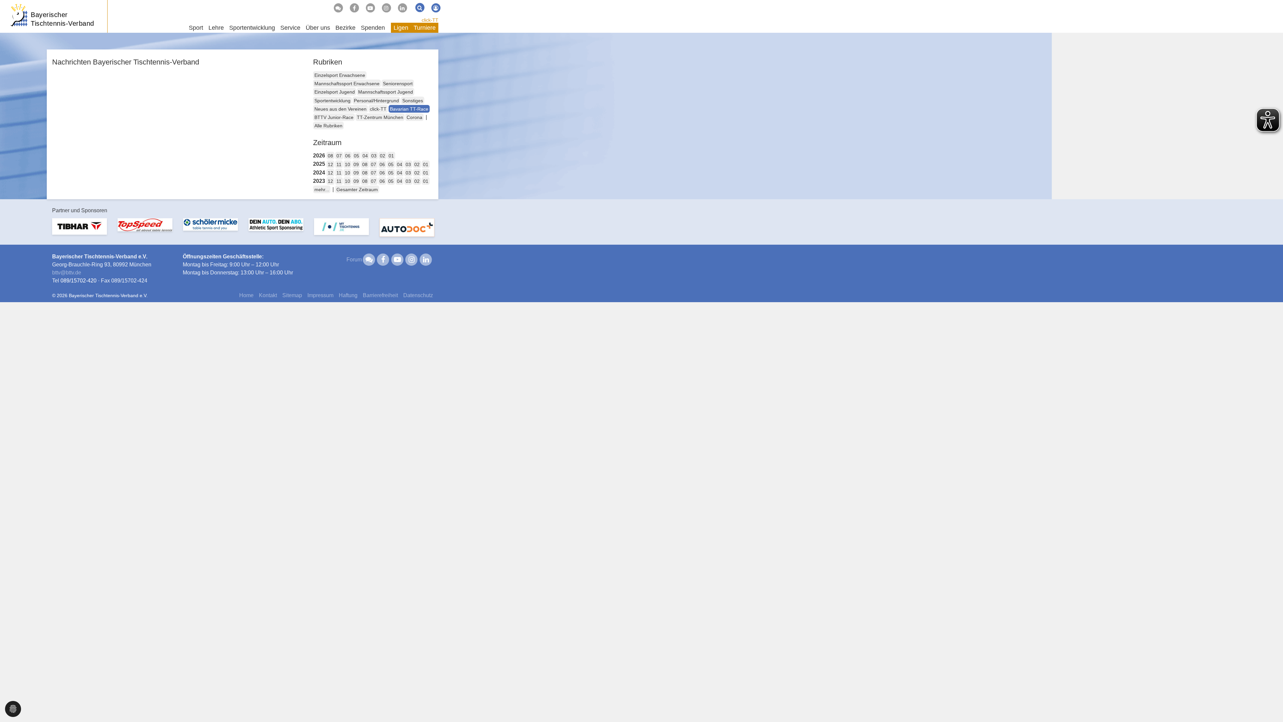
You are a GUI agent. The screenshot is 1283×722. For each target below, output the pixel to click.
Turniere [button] (425, 27)
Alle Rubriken (328, 125)
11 (338, 164)
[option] (79, 230)
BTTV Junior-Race (333, 117)
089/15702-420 (78, 280)
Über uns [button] (318, 27)
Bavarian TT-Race (409, 109)
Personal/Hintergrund (376, 100)
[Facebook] (354, 8)
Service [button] (290, 27)
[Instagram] (386, 8)
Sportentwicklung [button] (252, 27)
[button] (13, 708)
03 (374, 155)
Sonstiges (412, 100)
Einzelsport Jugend (334, 92)
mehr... (321, 189)
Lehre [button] (216, 27)
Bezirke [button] (345, 27)
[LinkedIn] (402, 8)
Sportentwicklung (332, 100)
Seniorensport (398, 83)
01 (391, 155)
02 (382, 155)
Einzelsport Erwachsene (339, 75)
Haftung (348, 295)
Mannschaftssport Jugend (385, 92)
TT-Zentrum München (380, 117)
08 (330, 155)
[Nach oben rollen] (1270, 703)
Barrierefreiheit (380, 295)
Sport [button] (196, 27)
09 (356, 164)
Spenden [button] (373, 27)
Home (246, 295)
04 (365, 155)
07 (339, 155)
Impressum (320, 295)
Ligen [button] (401, 27)
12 (330, 164)
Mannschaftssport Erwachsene (347, 83)
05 (356, 155)
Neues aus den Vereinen (340, 109)
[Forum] (338, 8)
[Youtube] (370, 8)
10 (347, 164)
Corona (414, 117)
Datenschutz (418, 295)
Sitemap (292, 295)
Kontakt (268, 295)
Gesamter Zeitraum (357, 189)
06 (347, 155)
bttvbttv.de (66, 272)
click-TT (430, 20)
